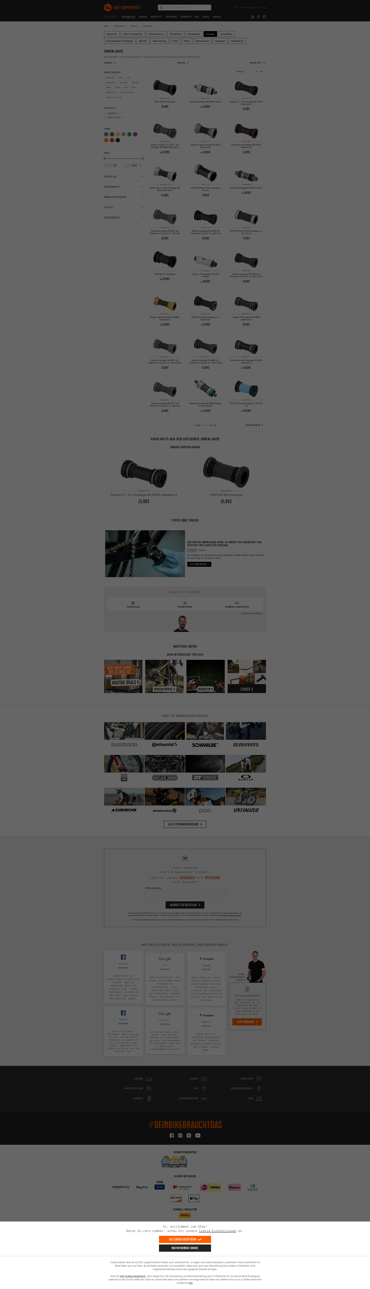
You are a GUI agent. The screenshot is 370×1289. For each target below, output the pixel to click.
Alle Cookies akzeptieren (182, 1239)
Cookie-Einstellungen (217, 1231)
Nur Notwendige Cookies (185, 1248)
